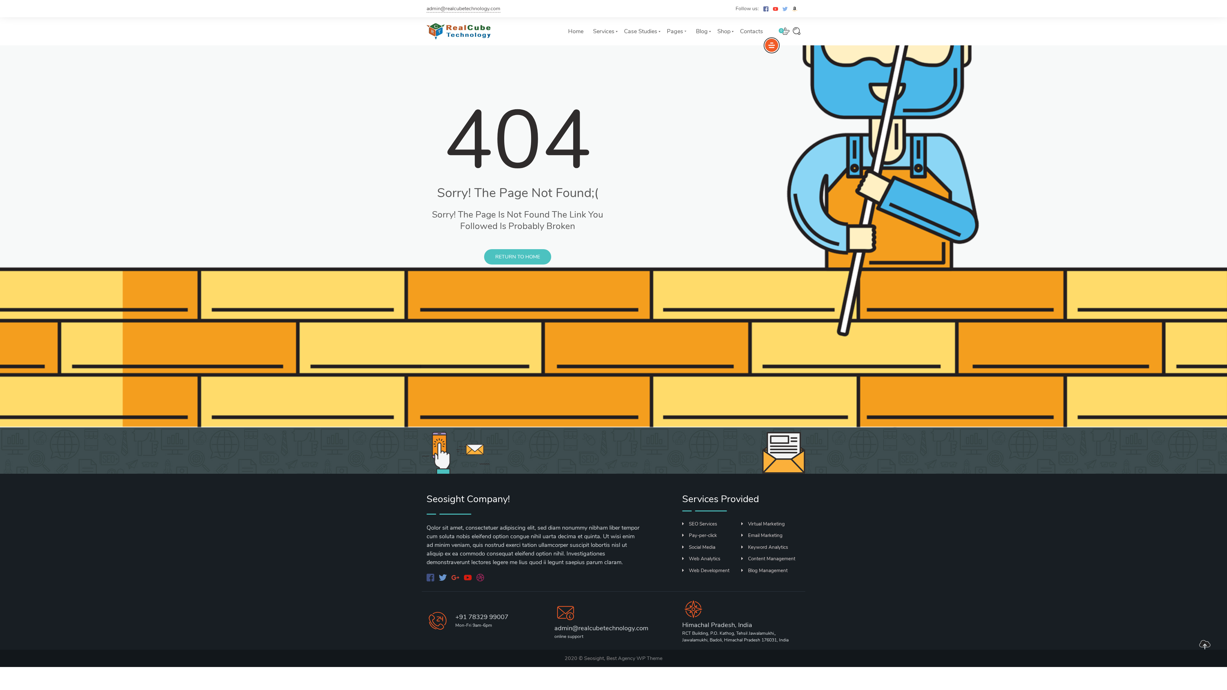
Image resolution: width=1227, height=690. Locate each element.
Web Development (709, 570)
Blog (702, 31)
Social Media (702, 547)
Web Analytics (704, 559)
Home (575, 31)
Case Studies (640, 31)
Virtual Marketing (766, 524)
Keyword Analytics (768, 547)
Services (603, 31)
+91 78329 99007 (481, 617)
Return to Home (517, 256)
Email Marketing (765, 535)
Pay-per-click (703, 535)
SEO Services (703, 524)
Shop (723, 31)
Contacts (751, 31)
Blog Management (768, 570)
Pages (675, 31)
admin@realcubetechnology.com (463, 8)
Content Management (771, 559)
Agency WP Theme (640, 658)
